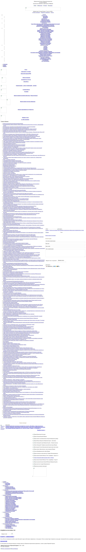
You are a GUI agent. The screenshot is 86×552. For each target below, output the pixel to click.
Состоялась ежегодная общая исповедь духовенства (13, 399)
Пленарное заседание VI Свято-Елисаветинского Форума (14, 325)
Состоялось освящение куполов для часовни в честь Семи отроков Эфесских (18, 253)
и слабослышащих (25, 119)
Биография (45, 16)
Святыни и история (44, 45)
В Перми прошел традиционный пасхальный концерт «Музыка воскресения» (18, 411)
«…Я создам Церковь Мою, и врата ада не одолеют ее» (14, 250)
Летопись (45, 48)
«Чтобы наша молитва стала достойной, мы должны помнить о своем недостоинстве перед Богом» (23, 304)
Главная (44, 14)
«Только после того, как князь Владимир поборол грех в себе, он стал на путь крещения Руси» (22, 282)
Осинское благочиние (45, 41)
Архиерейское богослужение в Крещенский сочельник (14, 142)
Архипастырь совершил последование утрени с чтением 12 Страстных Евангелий (19, 356)
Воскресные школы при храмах (45, 55)
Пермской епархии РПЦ (26, 73)
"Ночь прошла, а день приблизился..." (10, 388)
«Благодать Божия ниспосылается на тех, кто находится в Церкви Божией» (18, 178)
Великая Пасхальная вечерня (9, 360)
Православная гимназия (45, 54)
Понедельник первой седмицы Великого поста (12, 390)
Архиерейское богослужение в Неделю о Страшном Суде (14, 339)
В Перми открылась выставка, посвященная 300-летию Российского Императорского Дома (21, 375)
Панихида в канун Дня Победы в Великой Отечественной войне (16, 412)
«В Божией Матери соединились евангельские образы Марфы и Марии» (17, 301)
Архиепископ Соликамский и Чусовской (45, 25)
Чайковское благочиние (45, 40)
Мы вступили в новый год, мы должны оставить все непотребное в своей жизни (19, 137)
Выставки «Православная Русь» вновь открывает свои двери (15, 289)
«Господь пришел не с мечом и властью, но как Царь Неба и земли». (17, 354)
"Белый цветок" (6, 371)
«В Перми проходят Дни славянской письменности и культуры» (16, 179)
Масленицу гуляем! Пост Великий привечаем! (12, 151)
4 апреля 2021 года (7, 400)
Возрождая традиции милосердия (10, 370)
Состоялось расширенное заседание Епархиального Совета (15, 263)
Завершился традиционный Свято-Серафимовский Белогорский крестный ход (19, 283)
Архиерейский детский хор (45, 58)
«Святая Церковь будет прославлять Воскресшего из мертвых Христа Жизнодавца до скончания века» (23, 169)
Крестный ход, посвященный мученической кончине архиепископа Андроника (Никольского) (22, 273)
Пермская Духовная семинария (45, 51)
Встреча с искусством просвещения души (11, 224)
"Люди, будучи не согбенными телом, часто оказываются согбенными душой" (19, 324)
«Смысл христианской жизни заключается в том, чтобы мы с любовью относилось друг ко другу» (22, 305)
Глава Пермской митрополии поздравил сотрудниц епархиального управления (19, 348)
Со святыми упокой (7, 410)
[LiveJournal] (59, 266)
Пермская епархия (45, 19)
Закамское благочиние (45, 35)
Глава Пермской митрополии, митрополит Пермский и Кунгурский (45, 24)
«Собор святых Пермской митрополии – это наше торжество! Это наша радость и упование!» (22, 227)
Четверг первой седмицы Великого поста (11, 346)
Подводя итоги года (7, 329)
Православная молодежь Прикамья (27, 101)
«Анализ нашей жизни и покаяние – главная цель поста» (14, 154)
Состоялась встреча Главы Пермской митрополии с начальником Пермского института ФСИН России (23, 403)
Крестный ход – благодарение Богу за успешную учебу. (14, 175)
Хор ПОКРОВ (45, 59)
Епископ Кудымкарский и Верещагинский (45, 26)
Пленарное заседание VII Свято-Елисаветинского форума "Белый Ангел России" (19, 376)
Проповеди (45, 17)
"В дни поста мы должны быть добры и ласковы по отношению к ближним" (18, 340)
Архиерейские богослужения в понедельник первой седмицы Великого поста (18, 152)
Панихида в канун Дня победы (9, 173)
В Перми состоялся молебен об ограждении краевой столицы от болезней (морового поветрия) (22, 352)
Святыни (45, 47)
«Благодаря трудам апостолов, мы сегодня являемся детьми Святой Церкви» (18, 326)
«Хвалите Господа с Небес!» (9, 172)
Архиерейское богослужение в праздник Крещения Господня (15, 336)
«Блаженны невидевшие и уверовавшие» (11, 171)
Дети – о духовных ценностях (9, 159)
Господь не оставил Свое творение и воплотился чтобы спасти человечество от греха (20, 135)
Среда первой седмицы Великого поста (11, 345)
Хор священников (45, 61)
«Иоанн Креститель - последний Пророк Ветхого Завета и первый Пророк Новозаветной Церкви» (23, 222)
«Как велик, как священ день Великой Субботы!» (13, 239)
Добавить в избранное (45, 12)
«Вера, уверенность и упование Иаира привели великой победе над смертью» (18, 313)
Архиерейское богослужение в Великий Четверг (13, 355)
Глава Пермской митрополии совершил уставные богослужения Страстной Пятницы (20, 238)
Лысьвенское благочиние (45, 37)
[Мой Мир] (57, 266)
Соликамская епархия (45, 20)
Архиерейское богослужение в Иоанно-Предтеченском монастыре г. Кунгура (18, 247)
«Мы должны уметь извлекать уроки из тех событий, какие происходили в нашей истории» (21, 180)
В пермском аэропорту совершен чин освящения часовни (14, 312)
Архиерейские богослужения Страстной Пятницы (13, 161)
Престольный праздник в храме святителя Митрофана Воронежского (17, 368)
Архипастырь (44, 15)
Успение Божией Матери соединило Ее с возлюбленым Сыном (15, 199)
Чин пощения (6, 341)
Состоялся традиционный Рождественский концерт (13, 140)
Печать (52, 12)
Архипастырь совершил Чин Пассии (10, 230)
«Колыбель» (26, 81)
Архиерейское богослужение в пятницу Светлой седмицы (15, 170)
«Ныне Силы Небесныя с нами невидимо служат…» (13, 396)
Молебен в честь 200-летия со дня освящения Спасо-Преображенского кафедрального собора (21, 257)
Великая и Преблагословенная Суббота (11, 358)
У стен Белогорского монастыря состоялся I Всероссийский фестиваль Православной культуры (22, 300)
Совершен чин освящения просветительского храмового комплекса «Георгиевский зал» (20, 208)
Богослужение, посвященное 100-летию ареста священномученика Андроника (19, 185)
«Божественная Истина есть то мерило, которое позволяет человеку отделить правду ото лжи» (22, 217)
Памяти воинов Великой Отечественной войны (12, 274)
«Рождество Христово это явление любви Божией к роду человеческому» (18, 380)
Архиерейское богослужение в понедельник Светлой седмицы (15, 243)
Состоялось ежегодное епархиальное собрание (12, 219)
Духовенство (44, 22)
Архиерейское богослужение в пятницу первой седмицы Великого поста (17, 347)
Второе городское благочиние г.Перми (45, 31)
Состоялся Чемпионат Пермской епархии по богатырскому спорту (16, 275)
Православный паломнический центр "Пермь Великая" (26, 95)
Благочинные (45, 27)
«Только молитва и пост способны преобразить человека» (14, 293)
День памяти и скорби (7, 189)
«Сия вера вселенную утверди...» (9, 397)
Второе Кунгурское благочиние (45, 39)
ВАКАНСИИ (3, 541)
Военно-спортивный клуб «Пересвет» (26, 109)
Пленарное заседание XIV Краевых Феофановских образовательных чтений (18, 207)
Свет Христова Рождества (8, 215)
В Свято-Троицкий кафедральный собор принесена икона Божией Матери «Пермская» (20, 318)
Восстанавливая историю (8, 267)
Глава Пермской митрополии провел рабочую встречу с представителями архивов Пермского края (23, 398)
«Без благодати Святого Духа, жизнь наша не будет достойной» (16, 271)
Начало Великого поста (8, 342)
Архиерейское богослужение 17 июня (10, 187)
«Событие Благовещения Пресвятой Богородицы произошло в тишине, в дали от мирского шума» (23, 353)
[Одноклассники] (56, 266)
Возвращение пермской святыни (9, 165)
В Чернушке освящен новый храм (10, 319)
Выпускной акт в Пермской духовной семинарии (13, 177)
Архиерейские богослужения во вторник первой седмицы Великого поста (18, 153)
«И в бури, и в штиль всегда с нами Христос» (12, 292)
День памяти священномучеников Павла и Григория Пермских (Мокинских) (18, 335)
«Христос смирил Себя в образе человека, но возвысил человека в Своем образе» (19, 235)
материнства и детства (26, 79)
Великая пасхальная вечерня (9, 164)
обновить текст (61, 260)
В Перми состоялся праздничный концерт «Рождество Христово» (16, 334)
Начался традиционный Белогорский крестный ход (13, 281)
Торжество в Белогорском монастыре (10, 197)
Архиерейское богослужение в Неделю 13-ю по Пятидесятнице (16, 198)
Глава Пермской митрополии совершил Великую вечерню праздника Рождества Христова (21, 213)
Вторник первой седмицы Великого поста (11, 343)
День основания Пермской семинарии (10, 315)
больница (26, 91)
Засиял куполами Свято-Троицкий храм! (11, 200)
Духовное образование (44, 50)
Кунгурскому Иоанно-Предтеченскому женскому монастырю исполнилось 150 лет (19, 206)
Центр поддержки (26, 77)
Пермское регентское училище (45, 53)
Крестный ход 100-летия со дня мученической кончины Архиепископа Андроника (19, 188)
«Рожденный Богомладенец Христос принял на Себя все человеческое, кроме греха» (20, 330)
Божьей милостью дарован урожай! (10, 302)
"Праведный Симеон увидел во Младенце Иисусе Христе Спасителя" (17, 337)
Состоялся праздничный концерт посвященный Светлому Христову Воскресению (19, 167)
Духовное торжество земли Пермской (10, 146)
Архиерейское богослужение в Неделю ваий (12, 160)
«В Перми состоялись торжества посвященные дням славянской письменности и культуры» (21, 252)
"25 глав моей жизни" (7, 270)
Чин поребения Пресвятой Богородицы (11, 303)
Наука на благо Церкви (7, 407)
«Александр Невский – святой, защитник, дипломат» (14, 379)
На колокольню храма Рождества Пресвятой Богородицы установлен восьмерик (19, 126)
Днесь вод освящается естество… (9, 143)
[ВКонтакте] (54, 266)
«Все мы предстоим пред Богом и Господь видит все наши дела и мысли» (18, 193)
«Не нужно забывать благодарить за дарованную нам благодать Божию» (17, 287)
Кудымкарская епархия (45, 21)
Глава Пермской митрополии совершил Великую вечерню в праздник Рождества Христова (21, 136)
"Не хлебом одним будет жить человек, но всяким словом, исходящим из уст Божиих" (20, 367)
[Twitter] (55, 266)
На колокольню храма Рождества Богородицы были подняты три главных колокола (20, 128)
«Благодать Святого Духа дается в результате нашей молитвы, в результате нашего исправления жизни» (24, 260)
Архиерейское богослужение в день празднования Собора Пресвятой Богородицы (19, 214)
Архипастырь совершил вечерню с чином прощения (13, 150)
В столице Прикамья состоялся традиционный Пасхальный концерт (16, 244)
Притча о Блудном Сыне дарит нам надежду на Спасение (14, 130)
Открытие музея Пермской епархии (10, 181)
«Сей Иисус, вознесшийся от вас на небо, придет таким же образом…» (17, 256)
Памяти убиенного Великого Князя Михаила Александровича (15, 264)
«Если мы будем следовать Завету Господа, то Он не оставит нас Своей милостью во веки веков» (22, 294)
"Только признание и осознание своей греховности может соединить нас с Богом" (19, 362)
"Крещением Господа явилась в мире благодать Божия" (14, 144)
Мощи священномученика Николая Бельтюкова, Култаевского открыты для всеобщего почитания (22, 338)
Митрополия (44, 18)
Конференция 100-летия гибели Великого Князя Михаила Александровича (18, 184)
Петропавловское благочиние (45, 32)
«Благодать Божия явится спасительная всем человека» (14, 145)
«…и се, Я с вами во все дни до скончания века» (13, 245)
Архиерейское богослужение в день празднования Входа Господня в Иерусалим (19, 234)
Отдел (26, 69)
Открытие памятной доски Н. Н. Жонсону (11, 182)
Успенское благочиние (45, 33)
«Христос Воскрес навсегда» (9, 166)
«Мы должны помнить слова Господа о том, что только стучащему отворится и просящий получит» (23, 141)
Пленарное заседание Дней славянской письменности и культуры (16, 176)
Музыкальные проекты (44, 56)
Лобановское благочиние (45, 34)
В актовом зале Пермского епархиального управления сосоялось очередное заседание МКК (21, 254)
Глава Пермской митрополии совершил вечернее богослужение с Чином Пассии (19, 401)
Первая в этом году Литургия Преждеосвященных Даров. (14, 344)
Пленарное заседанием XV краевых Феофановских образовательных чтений (18, 328)
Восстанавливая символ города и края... (11, 258)
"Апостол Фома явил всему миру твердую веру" (13, 361)
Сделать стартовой (36, 12)
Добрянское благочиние (45, 36)
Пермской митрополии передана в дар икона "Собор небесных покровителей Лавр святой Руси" (22, 366)
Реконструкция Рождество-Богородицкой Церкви (13, 123)
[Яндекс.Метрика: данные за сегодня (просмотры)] (14, 548)
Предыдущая (48, 235)
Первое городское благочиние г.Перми (45, 30)
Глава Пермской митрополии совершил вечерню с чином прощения (16, 389)
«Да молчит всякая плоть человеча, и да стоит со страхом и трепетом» (17, 162)
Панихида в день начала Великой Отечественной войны (14, 190)
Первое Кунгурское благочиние (45, 38)
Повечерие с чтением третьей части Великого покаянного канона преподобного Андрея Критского (23, 394)
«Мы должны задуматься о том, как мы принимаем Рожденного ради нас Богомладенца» (21, 333)
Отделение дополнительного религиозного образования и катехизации (45, 52)
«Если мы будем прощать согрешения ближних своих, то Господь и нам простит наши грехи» (22, 372)
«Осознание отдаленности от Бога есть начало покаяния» (14, 385)
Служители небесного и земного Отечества (12, 413)
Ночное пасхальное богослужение (10, 163)
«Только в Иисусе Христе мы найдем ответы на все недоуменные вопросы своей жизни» (21, 255)
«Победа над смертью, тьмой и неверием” (11, 251)
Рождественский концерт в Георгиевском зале (12, 216)
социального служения (26, 71)
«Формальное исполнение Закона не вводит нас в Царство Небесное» (17, 327)
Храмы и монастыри (44, 28)
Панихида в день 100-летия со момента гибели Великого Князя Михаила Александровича (21, 183)
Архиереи (45, 49)
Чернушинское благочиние (45, 43)
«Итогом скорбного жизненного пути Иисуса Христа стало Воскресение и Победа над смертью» (22, 246)
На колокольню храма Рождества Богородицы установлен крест (16, 127)
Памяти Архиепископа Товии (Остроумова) (12, 231)
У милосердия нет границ (8, 218)
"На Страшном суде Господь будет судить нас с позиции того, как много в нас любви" (20, 386)
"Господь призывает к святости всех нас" (11, 365)
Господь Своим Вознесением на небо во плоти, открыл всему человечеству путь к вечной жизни (22, 174)
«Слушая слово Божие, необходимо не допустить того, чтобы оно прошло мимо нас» (20, 306)
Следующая (53, 235)
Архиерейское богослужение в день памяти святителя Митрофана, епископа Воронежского (21, 196)
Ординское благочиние (45, 44)
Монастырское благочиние (45, 29)
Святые (45, 46)
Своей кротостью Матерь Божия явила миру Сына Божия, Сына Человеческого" (19, 402)
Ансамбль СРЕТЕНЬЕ (45, 57)
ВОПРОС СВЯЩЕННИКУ (7, 536)
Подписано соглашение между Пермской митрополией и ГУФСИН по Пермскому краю (20, 134)
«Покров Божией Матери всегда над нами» (11, 309)
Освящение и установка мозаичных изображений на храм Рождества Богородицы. (19, 129)
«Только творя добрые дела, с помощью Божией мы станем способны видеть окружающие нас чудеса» (23, 288)
